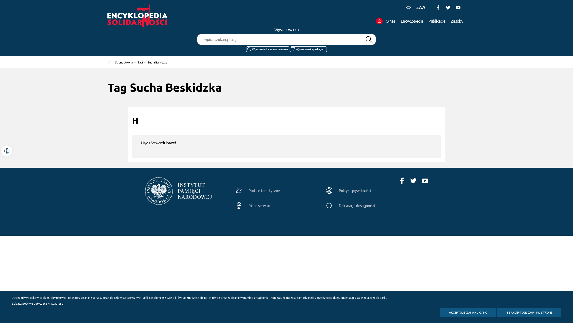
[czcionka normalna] (417, 8)
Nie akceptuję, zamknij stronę (529, 312)
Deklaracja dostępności (357, 205)
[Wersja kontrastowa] (408, 8)
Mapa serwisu (259, 205)
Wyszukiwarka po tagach (310, 49)
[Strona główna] (138, 15)
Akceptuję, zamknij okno (468, 312)
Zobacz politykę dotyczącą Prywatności (38, 303)
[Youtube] (458, 8)
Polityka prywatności (355, 190)
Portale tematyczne (264, 190)
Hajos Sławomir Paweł (158, 143)
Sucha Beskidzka (157, 62)
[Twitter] (448, 8)
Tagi (140, 62)
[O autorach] (6, 151)
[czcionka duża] (423, 7)
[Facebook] (438, 8)
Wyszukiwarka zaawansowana (270, 49)
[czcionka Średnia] (420, 7)
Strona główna (124, 62)
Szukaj (369, 40)
